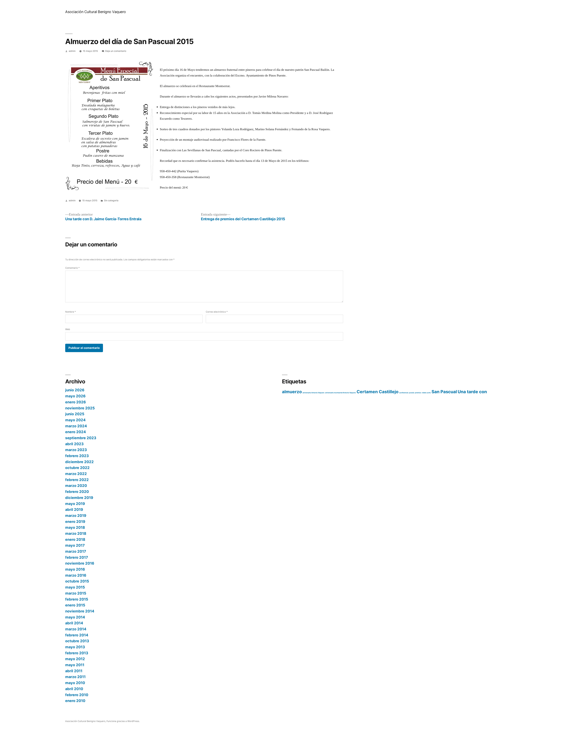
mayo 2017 (75, 545)
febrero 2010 (76, 695)
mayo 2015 (75, 587)
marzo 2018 (75, 533)
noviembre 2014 (79, 611)
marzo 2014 (75, 629)
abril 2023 (74, 444)
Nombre (70, 311)
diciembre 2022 (79, 462)
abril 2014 (74, 623)
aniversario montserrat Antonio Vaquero (340, 393)
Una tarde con (472, 391)
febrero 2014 (76, 635)
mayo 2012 (75, 659)
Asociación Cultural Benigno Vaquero (95, 12)
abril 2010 (74, 689)
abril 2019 (74, 509)
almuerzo (292, 391)
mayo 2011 (74, 665)
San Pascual (444, 391)
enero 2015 (75, 605)
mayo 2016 (75, 569)
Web (67, 329)
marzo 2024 (76, 426)
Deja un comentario (115, 51)
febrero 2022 (77, 480)
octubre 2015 (77, 581)
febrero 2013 (76, 653)
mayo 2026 (75, 396)
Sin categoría (111, 200)
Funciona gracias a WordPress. (123, 721)
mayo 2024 (75, 420)
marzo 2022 (76, 473)
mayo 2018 (75, 527)
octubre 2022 (77, 467)
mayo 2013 (75, 647)
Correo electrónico (217, 311)
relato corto (426, 393)
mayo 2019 (75, 503)
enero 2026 (75, 402)
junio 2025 (74, 414)
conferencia (403, 393)
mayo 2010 (75, 683)
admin (72, 51)
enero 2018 (75, 539)
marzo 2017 (75, 551)
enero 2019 (75, 521)
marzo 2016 (75, 575)
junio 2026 (74, 390)
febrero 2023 (77, 456)
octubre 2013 (77, 641)
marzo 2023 (76, 450)
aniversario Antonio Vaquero (313, 393)
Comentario (72, 268)
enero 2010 (75, 700)
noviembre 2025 (80, 408)
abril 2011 (73, 671)
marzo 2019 (75, 515)
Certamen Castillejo (377, 391)
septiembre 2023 (80, 438)
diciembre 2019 (79, 497)
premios (418, 393)
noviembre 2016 (79, 563)
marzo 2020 (76, 485)
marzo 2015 (75, 593)
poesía (411, 393)
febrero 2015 (76, 599)
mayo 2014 (75, 617)
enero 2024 (75, 432)
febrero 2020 (77, 491)
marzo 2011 (75, 677)
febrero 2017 (76, 557)
